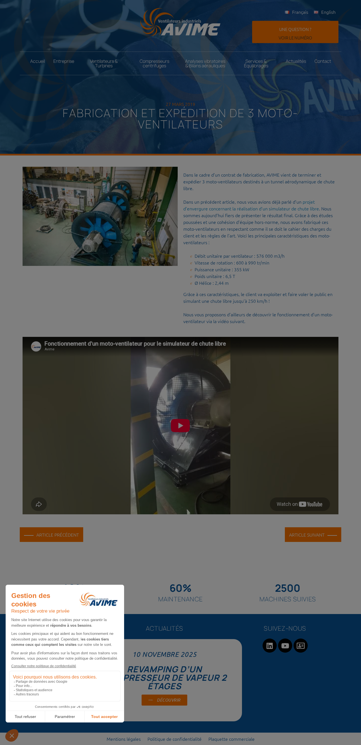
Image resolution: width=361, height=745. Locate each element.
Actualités (296, 61)
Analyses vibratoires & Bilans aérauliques (205, 63)
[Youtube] (285, 646)
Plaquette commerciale (231, 739)
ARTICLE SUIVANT (307, 534)
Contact (322, 61)
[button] (295, 32)
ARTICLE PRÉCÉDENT (57, 534)
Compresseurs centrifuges (154, 63)
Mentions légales (124, 739)
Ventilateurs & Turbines (104, 63)
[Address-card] (301, 646)
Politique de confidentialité (175, 739)
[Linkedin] (270, 646)
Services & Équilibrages (256, 63)
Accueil (37, 61)
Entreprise (63, 61)
